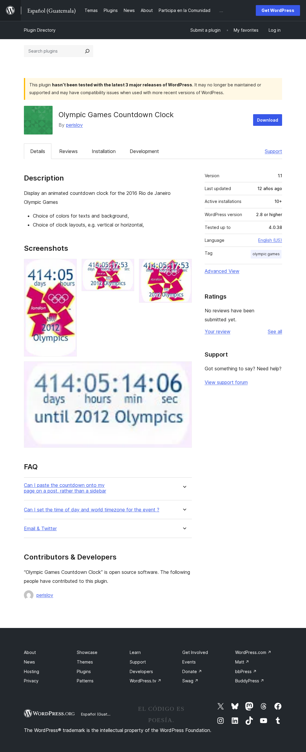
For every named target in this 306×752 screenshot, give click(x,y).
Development (144, 151)
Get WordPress (277, 10)
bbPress (246, 671)
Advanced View (222, 271)
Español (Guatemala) (100, 714)
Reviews (68, 151)
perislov (74, 125)
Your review (217, 331)
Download (267, 120)
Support (273, 151)
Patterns (85, 680)
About (30, 652)
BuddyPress (249, 680)
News (29, 661)
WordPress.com (253, 652)
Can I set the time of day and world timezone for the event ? (91, 510)
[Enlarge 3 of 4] (184, 267)
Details (37, 151)
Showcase (87, 652)
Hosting (31, 671)
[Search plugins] (87, 51)
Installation (104, 151)
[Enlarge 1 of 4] (69, 267)
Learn (135, 652)
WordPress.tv (145, 680)
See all (275, 331)
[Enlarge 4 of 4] (184, 369)
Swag (190, 680)
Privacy (31, 680)
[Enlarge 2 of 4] (126, 267)
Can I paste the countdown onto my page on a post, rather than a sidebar (65, 488)
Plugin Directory (40, 30)
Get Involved (195, 652)
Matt (242, 661)
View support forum (226, 382)
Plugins (84, 671)
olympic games (266, 254)
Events (189, 661)
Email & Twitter (40, 528)
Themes (85, 661)
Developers (141, 671)
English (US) (270, 240)
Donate (192, 671)
